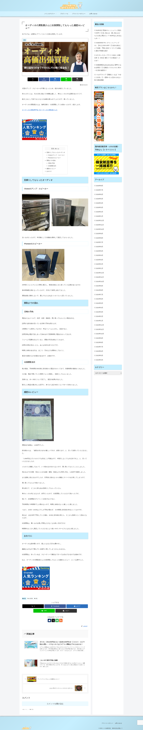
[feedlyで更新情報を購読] (57, 620)
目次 (52, 148)
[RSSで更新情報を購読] (60, 620)
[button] (77, 79)
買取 (36, 598)
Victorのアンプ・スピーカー (56, 155)
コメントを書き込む (55, 704)
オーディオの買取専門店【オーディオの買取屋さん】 (40, 110)
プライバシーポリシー (107, 723)
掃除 (25, 598)
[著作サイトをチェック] (49, 620)
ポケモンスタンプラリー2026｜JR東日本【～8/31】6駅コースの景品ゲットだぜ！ (107, 57)
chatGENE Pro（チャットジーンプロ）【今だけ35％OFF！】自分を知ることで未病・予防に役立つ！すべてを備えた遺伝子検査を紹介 (107, 47)
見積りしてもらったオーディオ (56, 152)
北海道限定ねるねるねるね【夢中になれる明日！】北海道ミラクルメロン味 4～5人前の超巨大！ (107, 67)
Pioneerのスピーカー (54, 158)
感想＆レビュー (51, 168)
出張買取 (31, 598)
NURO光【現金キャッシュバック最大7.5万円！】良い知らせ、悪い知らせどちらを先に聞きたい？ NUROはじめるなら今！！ (107, 34)
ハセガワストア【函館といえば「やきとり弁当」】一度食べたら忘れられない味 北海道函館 (107, 77)
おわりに (49, 171)
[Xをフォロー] (53, 620)
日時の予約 (51, 163)
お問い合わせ (118, 723)
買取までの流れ (51, 160)
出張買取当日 (52, 166)
